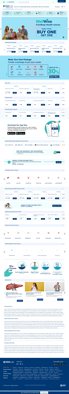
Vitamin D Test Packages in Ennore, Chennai (28, 338)
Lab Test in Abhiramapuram (42, 310)
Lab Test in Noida (13, 348)
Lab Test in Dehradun (29, 347)
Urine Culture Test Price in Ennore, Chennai (48, 326)
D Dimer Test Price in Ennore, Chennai (24, 321)
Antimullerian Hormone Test (18, 370)
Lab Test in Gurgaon (20, 348)
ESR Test (26, 367)
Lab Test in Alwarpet (39, 312)
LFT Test (56, 367)
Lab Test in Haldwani (42, 350)
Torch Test (54, 374)
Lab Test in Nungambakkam (22, 310)
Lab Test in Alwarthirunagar (30, 312)
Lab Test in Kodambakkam (53, 309)
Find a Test (16, 6)
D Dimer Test (20, 367)
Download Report (34, 6)
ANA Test (57, 369)
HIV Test (46, 370)
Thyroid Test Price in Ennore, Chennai (51, 322)
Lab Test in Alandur (11, 312)
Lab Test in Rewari (22, 352)
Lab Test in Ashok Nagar (17, 315)
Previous (4, 50)
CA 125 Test (41, 374)
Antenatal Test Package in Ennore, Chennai (44, 338)
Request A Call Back (57, 205)
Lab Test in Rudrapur (55, 347)
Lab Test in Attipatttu (26, 315)
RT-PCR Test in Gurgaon (54, 379)
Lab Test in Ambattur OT (12, 314)
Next (65, 49)
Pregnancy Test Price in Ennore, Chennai (39, 321)
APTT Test (51, 372)
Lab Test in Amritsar (21, 347)
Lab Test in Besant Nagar (25, 309)
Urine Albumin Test (28, 379)
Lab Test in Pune (35, 350)
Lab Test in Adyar (7, 309)
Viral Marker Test (36, 379)
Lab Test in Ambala (48, 352)
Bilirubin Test (36, 375)
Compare (9, 45)
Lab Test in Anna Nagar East (31, 314)
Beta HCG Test (28, 370)
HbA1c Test (32, 367)
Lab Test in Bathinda (54, 348)
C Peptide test (43, 377)
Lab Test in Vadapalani (32, 310)
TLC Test (56, 372)
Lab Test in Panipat (58, 350)
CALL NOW (59, 162)
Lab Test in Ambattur (48, 312)
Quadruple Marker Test (54, 375)
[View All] (63, 42)
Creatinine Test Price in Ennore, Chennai (51, 324)
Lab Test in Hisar (22, 345)
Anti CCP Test (26, 374)
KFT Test (51, 367)
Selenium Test (23, 375)
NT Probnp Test (16, 375)
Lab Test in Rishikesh (46, 347)
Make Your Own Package (44, 6)
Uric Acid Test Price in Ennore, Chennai (33, 326)
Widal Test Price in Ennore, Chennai (53, 321)
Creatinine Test (35, 370)
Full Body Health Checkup (25, 6)
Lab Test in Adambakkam (52, 310)
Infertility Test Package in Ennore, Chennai (11, 338)
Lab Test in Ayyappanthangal (52, 315)
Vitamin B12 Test (44, 379)
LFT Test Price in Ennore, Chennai (37, 322)
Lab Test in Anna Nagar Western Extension (45, 314)
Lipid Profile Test (44, 367)
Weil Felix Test (30, 375)
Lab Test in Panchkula (55, 345)
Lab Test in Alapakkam (20, 312)
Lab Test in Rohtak (14, 345)
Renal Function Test (43, 372)
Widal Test (38, 367)
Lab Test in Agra (56, 352)
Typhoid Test (35, 372)
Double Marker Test (28, 369)
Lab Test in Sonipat (19, 350)
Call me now (45, 392)
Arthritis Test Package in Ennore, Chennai (48, 333)
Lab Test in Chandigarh (46, 345)
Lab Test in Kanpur (14, 352)
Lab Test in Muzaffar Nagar (31, 352)
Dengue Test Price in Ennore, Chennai (18, 326)
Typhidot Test (20, 379)
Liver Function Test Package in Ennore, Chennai (50, 335)
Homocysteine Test (23, 377)
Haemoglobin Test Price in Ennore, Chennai (19, 327)
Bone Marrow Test (33, 374)
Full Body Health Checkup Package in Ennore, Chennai (13, 333)
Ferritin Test (35, 369)
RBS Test (41, 369)
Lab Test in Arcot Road (58, 314)
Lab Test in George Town (43, 309)
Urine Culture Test (28, 372)
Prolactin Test (52, 370)
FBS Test (51, 369)
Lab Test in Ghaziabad (38, 348)
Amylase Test (15, 377)
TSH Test (21, 369)
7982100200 (11, 2)
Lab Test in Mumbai (46, 348)
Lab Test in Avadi (34, 315)
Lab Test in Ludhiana (12, 347)
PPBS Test (60, 374)
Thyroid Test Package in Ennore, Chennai (34, 335)
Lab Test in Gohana (29, 345)
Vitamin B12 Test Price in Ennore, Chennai (35, 327)
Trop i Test (46, 369)
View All (63, 42)
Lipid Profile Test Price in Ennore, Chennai (23, 322)
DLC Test (50, 377)
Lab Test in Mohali (37, 345)
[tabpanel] (35, 28)
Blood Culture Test (44, 375)
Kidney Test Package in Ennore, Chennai (22, 336)
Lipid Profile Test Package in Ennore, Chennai (53, 336)
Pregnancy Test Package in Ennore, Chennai (32, 333)
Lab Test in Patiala (51, 350)
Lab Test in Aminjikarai (21, 314)
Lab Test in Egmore (34, 309)
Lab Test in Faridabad (29, 348)
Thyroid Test (15, 369)
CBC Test (14, 367)
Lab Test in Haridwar (38, 347)
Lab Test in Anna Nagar (16, 309)
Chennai (58, 6)
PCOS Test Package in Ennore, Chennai (38, 336)
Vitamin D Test (37, 377)
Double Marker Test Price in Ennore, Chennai (35, 324)
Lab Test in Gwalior (12, 350)
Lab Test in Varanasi (40, 352)
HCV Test (41, 370)
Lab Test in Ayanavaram (42, 315)
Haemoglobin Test (56, 377)
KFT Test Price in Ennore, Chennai (51, 327)
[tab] (7, 368)
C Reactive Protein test (17, 374)
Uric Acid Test (59, 370)
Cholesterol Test (48, 374)
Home (4, 9)
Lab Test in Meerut (27, 350)
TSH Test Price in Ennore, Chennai (20, 324)
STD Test (14, 379)
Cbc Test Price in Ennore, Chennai (10, 321)
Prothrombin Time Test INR (18, 372)
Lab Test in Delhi (7, 345)
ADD (13, 51)
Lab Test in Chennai (10, 9)
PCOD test (30, 377)
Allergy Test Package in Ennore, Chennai (18, 335)
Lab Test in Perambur (12, 310)
